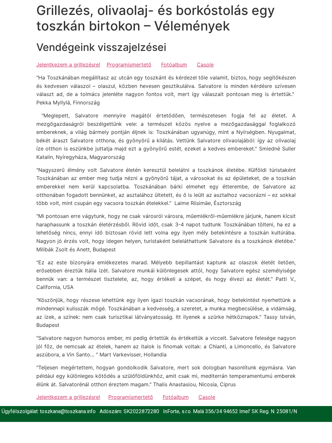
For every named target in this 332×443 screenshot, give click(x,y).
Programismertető (129, 64)
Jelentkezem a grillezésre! (68, 64)
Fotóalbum (174, 64)
